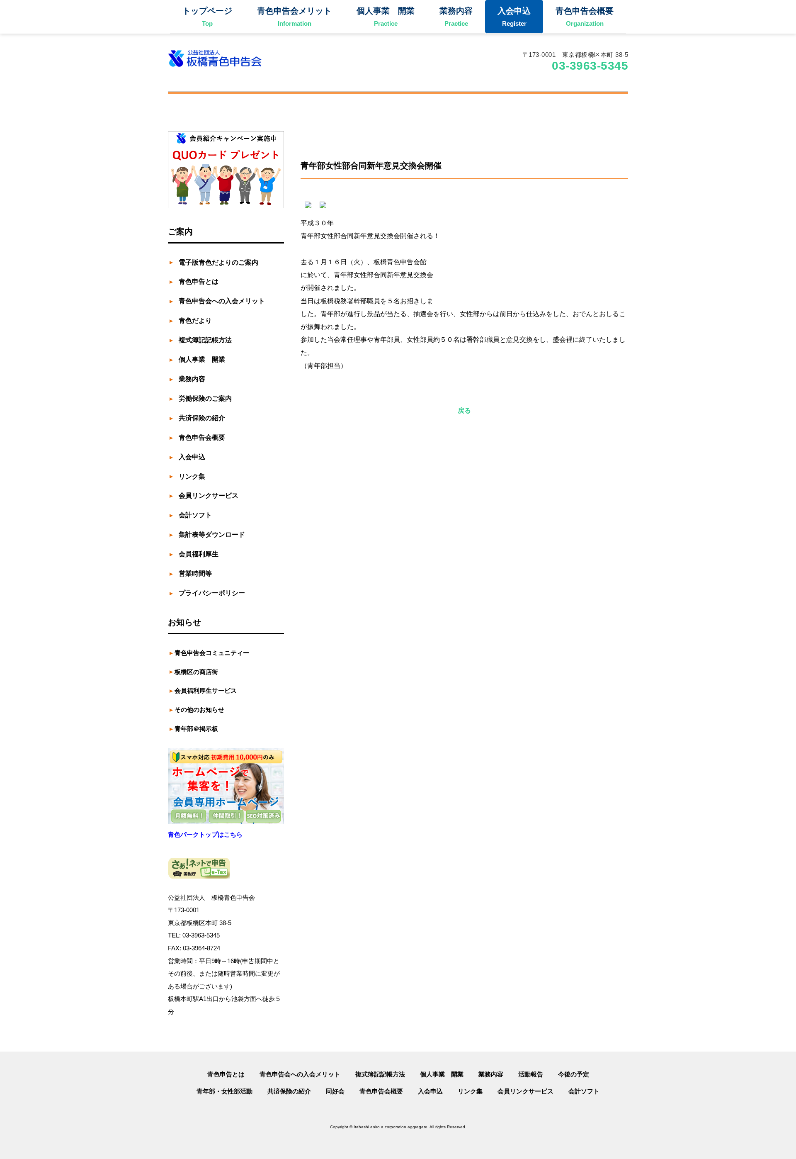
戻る (464, 410)
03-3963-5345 (590, 65)
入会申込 (430, 1091)
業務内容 (490, 1074)
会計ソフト (583, 1091)
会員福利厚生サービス (206, 690)
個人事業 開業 (442, 1074)
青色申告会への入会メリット (300, 1074)
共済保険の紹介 (289, 1091)
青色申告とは (226, 1074)
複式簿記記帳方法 (380, 1074)
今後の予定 (573, 1074)
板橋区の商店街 (196, 671)
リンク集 (470, 1091)
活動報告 (530, 1074)
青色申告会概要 (381, 1091)
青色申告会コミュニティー (212, 652)
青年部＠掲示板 (196, 728)
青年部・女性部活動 (224, 1091)
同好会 (335, 1091)
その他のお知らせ (199, 709)
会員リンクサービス (525, 1091)
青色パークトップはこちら (205, 834)
